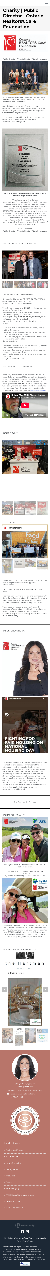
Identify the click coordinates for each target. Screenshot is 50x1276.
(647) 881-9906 (17, 1097)
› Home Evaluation (13, 1163)
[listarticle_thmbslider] (4, 265)
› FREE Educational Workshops (19, 1195)
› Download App (12, 1201)
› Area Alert (9, 1176)
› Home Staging (11, 1188)
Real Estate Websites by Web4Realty (19, 1238)
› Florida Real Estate (13, 1150)
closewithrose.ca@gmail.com (23, 1094)
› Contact (8, 1182)
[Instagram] (27, 1231)
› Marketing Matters (13, 1208)
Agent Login (41, 1238)
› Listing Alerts (11, 1169)
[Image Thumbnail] (7, 284)
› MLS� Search (11, 1157)
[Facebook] (22, 1231)
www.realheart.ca (37, 390)
